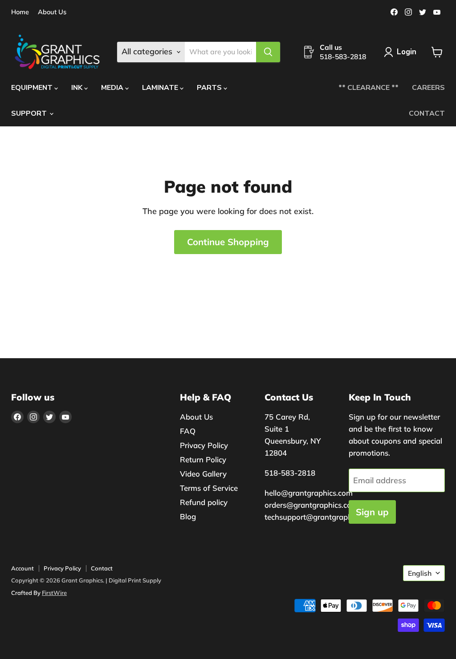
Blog (188, 516)
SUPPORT (30, 113)
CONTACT (427, 113)
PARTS (210, 88)
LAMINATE (161, 88)
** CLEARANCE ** (368, 88)
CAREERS (428, 88)
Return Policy (203, 459)
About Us (52, 12)
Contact (102, 568)
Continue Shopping (228, 241)
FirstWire (54, 592)
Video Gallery (203, 473)
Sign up (372, 511)
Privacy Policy (204, 445)
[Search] (268, 52)
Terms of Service (209, 488)
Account (22, 568)
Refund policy (204, 502)
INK (77, 88)
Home (20, 12)
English (420, 573)
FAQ (187, 431)
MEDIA (113, 88)
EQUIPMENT (32, 88)
